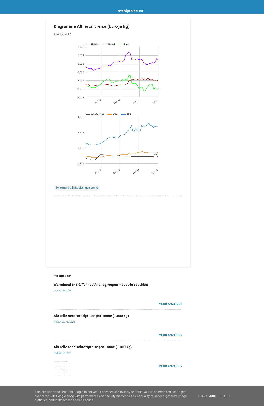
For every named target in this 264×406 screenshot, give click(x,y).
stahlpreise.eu (130, 11)
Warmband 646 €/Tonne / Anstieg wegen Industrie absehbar (101, 285)
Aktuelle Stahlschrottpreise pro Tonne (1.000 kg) (93, 347)
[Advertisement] (205, 76)
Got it (225, 396)
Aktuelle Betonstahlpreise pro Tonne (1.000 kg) (91, 316)
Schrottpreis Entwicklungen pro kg (77, 187)
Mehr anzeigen (170, 304)
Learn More (207, 396)
